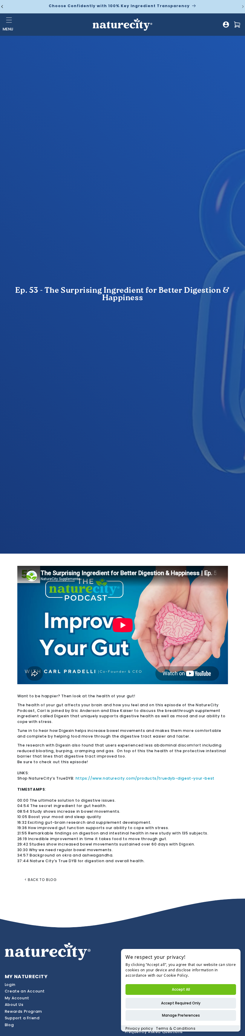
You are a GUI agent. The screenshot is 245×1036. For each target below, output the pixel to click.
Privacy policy (139, 1028)
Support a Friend (22, 1017)
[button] (9, 20)
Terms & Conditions (175, 1028)
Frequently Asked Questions (154, 1031)
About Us (14, 1004)
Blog (9, 1024)
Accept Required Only (180, 1003)
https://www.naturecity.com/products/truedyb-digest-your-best (145, 778)
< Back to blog (40, 879)
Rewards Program (23, 1011)
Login (10, 984)
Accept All (181, 989)
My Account (17, 998)
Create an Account (25, 991)
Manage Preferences (181, 1015)
